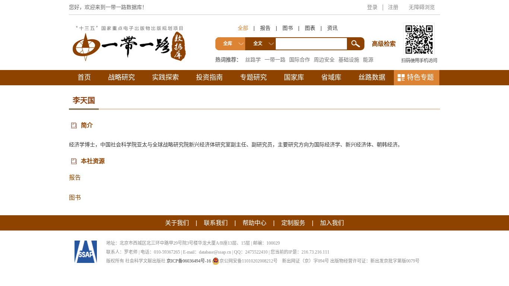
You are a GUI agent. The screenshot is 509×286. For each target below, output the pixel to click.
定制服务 (293, 223)
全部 (243, 28)
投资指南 (209, 77)
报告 (265, 28)
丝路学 (253, 60)
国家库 (294, 77)
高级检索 (385, 29)
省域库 (331, 77)
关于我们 (177, 223)
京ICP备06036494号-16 (189, 261)
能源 (368, 60)
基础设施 (348, 60)
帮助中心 (254, 223)
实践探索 (165, 77)
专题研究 (253, 77)
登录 (372, 7)
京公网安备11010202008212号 (248, 261)
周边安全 (324, 60)
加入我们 (332, 223)
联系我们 (216, 223)
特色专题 (420, 77)
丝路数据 (371, 77)
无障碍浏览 (422, 7)
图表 (310, 28)
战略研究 (121, 77)
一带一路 (275, 60)
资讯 (332, 28)
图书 (287, 28)
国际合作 (299, 60)
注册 (393, 7)
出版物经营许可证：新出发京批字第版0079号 (375, 261)
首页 (84, 77)
